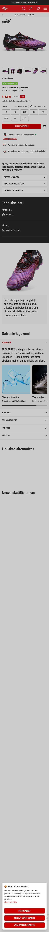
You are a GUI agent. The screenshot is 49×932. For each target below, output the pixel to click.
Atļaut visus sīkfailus (24, 925)
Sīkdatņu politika (10, 902)
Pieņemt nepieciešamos (24, 918)
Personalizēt (24, 911)
